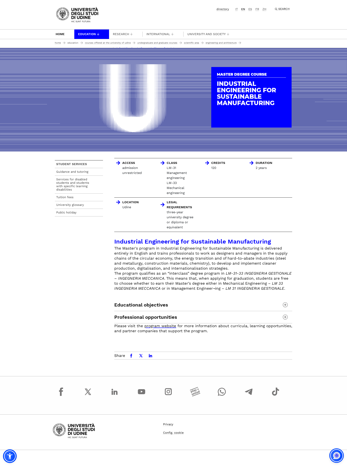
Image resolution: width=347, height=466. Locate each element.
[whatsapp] (222, 395)
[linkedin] (114, 395)
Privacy (168, 424)
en (243, 9)
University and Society (206, 34)
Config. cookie (173, 433)
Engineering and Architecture (221, 43)
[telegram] (249, 395)
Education (87, 34)
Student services (71, 164)
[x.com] (88, 395)
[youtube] (141, 395)
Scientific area (191, 43)
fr (257, 9)
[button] (10, 456)
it (236, 9)
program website (160, 326)
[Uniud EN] (77, 14)
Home (60, 34)
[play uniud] (195, 395)
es (250, 9)
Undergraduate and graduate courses (157, 43)
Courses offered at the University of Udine (108, 43)
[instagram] (168, 395)
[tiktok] (275, 395)
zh (264, 9)
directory (222, 9)
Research (121, 34)
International (158, 34)
